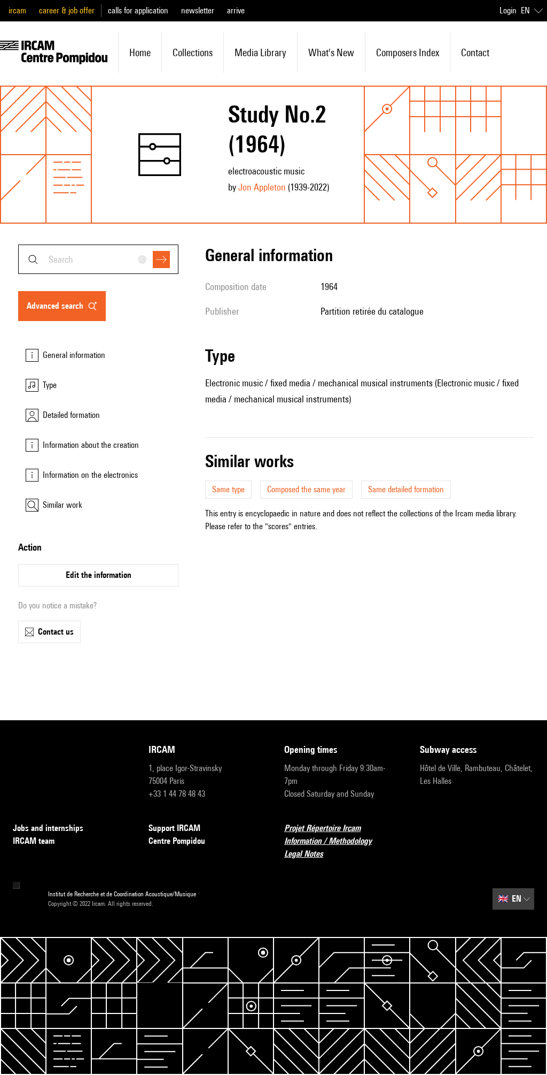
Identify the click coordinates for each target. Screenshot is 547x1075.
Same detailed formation (406, 489)
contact (475, 52)
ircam (17, 10)
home (140, 52)
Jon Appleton (262, 187)
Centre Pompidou (177, 841)
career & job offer (67, 10)
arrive (236, 10)
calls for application (138, 10)
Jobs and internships (48, 828)
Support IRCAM (174, 828)
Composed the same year (306, 489)
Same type (228, 489)
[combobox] (98, 259)
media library (260, 52)
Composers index (407, 52)
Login (508, 10)
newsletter (197, 10)
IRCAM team (33, 841)
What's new (331, 52)
